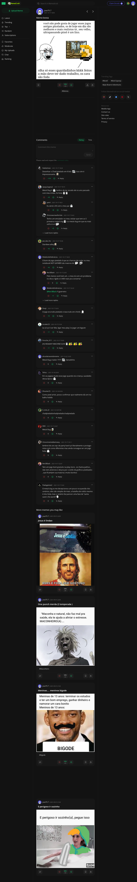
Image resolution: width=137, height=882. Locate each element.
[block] (92, 85)
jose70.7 (47, 10)
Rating (81, 140)
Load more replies (51, 233)
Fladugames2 (47, 485)
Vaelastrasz (46, 168)
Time (90, 140)
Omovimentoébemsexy (51, 442)
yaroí (48, 202)
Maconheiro (44, 669)
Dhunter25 (46, 391)
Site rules (105, 115)
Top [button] (6, 26)
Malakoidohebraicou (50, 257)
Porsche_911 (47, 340)
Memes (65, 91)
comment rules (62, 160)
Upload (17, 10)
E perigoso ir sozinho (49, 806)
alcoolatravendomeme (50, 356)
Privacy (104, 122)
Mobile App (105, 109)
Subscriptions (10, 35)
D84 (44, 426)
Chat (7, 54)
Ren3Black (50, 272)
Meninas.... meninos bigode (52, 690)
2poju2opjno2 (47, 187)
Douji (44, 308)
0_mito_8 (46, 410)
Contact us (105, 112)
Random (8, 31)
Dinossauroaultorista (54, 215)
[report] (87, 85)
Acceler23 (46, 324)
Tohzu (44, 372)
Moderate (9, 46)
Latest (7, 18)
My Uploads (9, 50)
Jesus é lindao (45, 520)
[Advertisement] (117, 40)
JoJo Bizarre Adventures (112, 85)
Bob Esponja (116, 81)
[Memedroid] (3, 3)
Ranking (8, 59)
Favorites (8, 42)
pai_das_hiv (46, 241)
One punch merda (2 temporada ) (55, 604)
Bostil (106, 81)
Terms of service (107, 118)
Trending (8, 22)
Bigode (42, 755)
